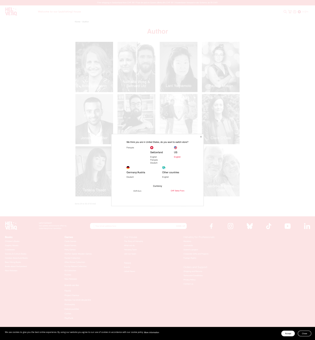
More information (151, 332)
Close (304, 333)
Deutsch (154, 162)
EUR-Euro (137, 191)
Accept (288, 333)
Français (154, 159)
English (153, 156)
